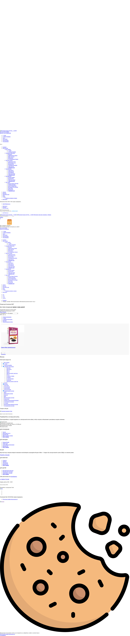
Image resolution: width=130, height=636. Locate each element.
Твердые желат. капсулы (12, 381)
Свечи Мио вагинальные (8, 347)
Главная (4, 147)
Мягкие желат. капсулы (12, 373)
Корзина (10, 154)
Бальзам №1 (5, 464)
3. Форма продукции (7, 319)
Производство (6, 194)
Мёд (5, 396)
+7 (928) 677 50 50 (4, 479)
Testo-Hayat (10, 170)
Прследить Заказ (5, 208)
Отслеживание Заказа (13, 159)
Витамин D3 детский (13, 187)
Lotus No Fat (11, 166)
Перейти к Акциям (4, 455)
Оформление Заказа (12, 155)
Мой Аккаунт (11, 156)
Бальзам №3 (11, 178)
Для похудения (7, 389)
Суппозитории (10, 378)
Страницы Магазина (10, 153)
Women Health (11, 177)
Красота (6, 395)
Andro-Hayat (11, 171)
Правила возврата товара (11, 198)
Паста (8, 374)
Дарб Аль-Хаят (11, 173)
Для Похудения (8, 160)
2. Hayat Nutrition (6, 136)
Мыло (8, 372)
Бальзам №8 (11, 164)
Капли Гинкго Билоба (13, 183)
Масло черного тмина (8, 435)
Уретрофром (11, 172)
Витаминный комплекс (8, 470)
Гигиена (4, 320)
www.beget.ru (13, 476)
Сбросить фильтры (7, 317)
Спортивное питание (9, 401)
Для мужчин (5, 140)
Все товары (8, 149)
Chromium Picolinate (12, 165)
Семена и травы (10, 376)
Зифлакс (5, 461)
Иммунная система (8, 393)
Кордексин (10, 189)
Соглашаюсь (3, 635)
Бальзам (8, 367)
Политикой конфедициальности (7, 634)
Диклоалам (5, 462)
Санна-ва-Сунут (12, 161)
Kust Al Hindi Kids (12, 186)
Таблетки (9, 380)
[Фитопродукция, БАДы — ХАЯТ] (8, 130)
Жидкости (9, 369)
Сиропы (9, 377)
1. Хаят (4, 135)
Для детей (5, 139)
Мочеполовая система (9, 397)
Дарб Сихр (5, 443)
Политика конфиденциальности (10, 499)
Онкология (6, 399)
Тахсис (4, 432)
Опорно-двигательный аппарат (11, 400)
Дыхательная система (8, 321)
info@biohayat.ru (6, 203)
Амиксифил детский (7, 473)
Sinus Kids (10, 188)
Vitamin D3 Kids (11, 184)
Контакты (5, 199)
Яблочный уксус (12, 162)
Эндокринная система (9, 405)
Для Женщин (8, 176)
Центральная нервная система (11, 404)
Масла (8, 370)
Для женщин (6, 141)
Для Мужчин (8, 168)
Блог (4, 195)
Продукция (5, 148)
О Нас (4, 196)
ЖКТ (5, 392)
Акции (4, 137)
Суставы (6, 403)
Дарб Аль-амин (11, 179)
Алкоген (5, 460)
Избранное (10, 158)
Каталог (4, 193)
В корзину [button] (3, 354)
